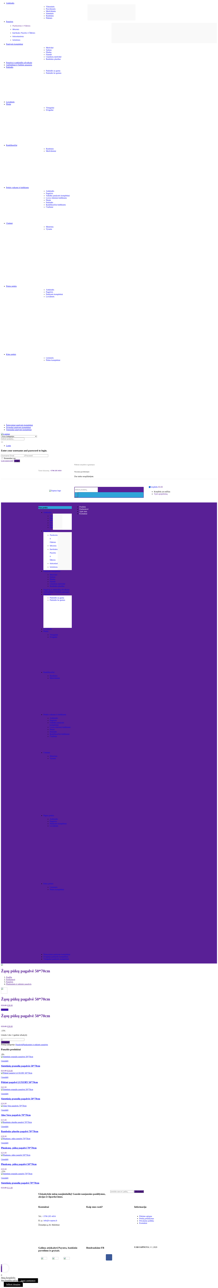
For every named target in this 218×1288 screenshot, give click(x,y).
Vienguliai (50, 108)
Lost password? (7, 461)
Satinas (49, 50)
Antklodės (10, 3)
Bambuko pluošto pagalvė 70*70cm (19, 1131)
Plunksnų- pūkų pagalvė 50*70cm (19, 1164)
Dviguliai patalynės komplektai (18, 427)
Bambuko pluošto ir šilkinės (23, 33)
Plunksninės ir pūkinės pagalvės (18, 984)
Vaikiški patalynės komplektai (58, 196)
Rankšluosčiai (11, 145)
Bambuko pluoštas (53, 59)
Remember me (10, 458)
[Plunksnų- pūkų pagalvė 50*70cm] (15, 1155)
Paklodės (9, 67)
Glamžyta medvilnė (53, 57)
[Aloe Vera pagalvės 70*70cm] (13, 1106)
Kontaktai (83, 514)
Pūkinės (49, 18)
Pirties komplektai (53, 360)
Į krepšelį (4, 1010)
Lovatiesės (10, 102)
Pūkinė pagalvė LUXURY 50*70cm (19, 1082)
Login (8, 446)
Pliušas (48, 52)
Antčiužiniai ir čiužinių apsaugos (19, 65)
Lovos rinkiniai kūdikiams (56, 198)
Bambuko (50, 16)
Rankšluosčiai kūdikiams (56, 205)
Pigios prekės (11, 286)
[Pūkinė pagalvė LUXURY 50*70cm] (16, 1073)
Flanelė (49, 54)
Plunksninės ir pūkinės (21, 26)
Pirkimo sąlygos (145, 1216)
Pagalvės (9, 22)
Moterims (49, 227)
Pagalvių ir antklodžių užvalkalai (19, 63)
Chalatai (9, 223)
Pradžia (9, 977)
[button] (84, 464)
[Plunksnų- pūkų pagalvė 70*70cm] (15, 1139)
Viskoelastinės (18, 36)
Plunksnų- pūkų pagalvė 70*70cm (19, 1148)
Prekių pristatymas (146, 1218)
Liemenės (50, 358)
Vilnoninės (50, 7)
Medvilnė (49, 48)
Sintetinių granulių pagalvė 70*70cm (20, 1183)
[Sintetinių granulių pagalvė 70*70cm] (16, 1174)
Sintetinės (50, 13)
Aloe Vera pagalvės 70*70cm (16, 1115)
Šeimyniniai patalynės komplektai (19, 425)
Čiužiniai (49, 207)
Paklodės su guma (53, 71)
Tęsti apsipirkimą (161, 494)
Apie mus (83, 511)
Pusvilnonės (51, 9)
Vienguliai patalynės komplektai (19, 430)
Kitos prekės (11, 354)
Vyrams (49, 229)
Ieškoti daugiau (13, 1284)
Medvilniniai (51, 151)
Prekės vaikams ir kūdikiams (17, 187)
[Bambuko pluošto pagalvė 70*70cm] (16, 1122)
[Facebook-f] (109, 1257)
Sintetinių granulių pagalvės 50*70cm (20, 1066)
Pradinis (82, 507)
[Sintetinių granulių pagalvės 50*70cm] (17, 1057)
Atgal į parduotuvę (28, 1281)
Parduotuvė (83, 509)
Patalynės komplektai (14, 44)
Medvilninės (51, 11)
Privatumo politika (146, 1221)
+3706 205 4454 (55, 471)
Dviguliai (49, 110)
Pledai (8, 104)
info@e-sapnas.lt (50, 1220)
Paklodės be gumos (53, 73)
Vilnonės (15, 29)
